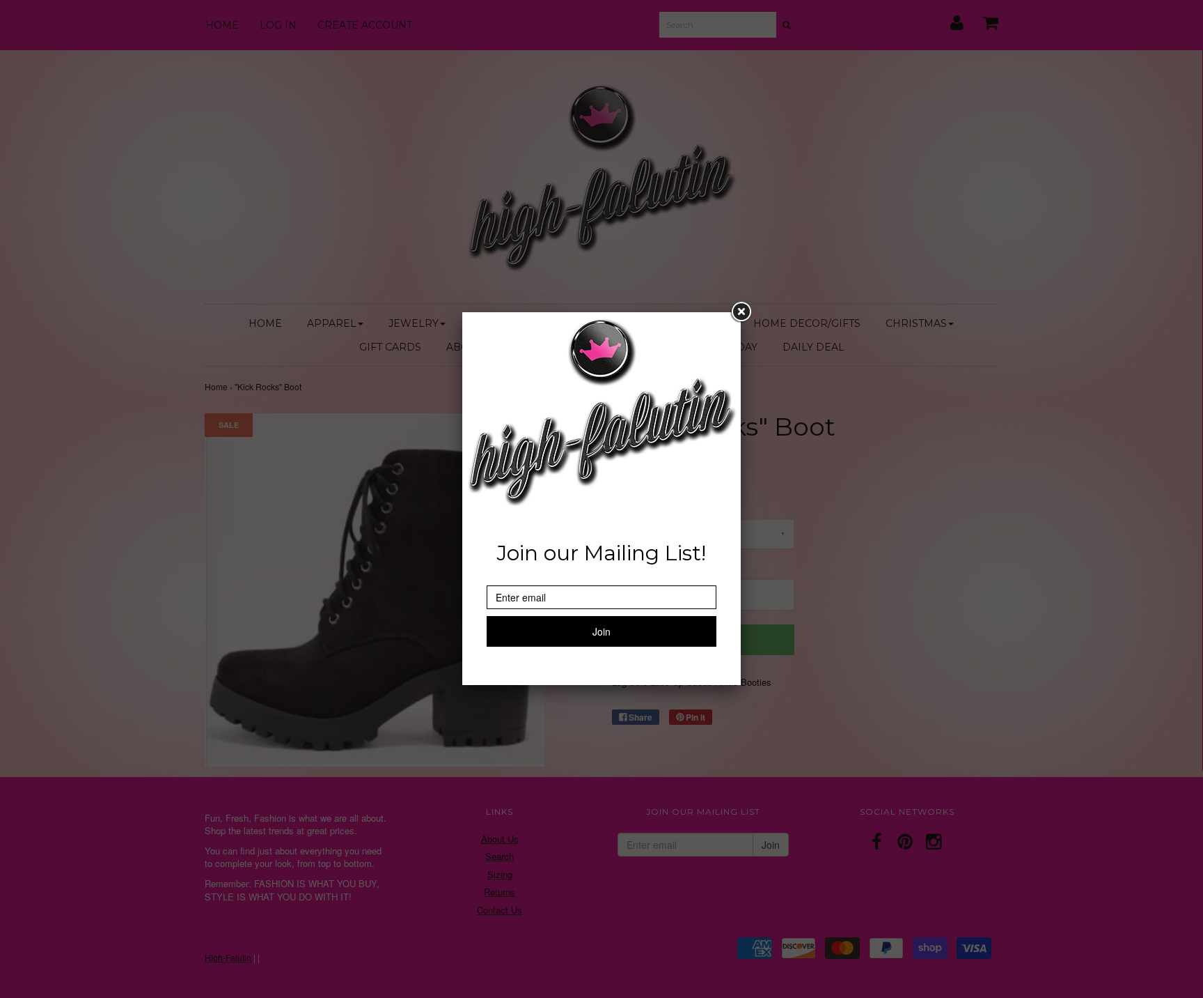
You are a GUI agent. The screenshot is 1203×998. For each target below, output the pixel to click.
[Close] (740, 312)
